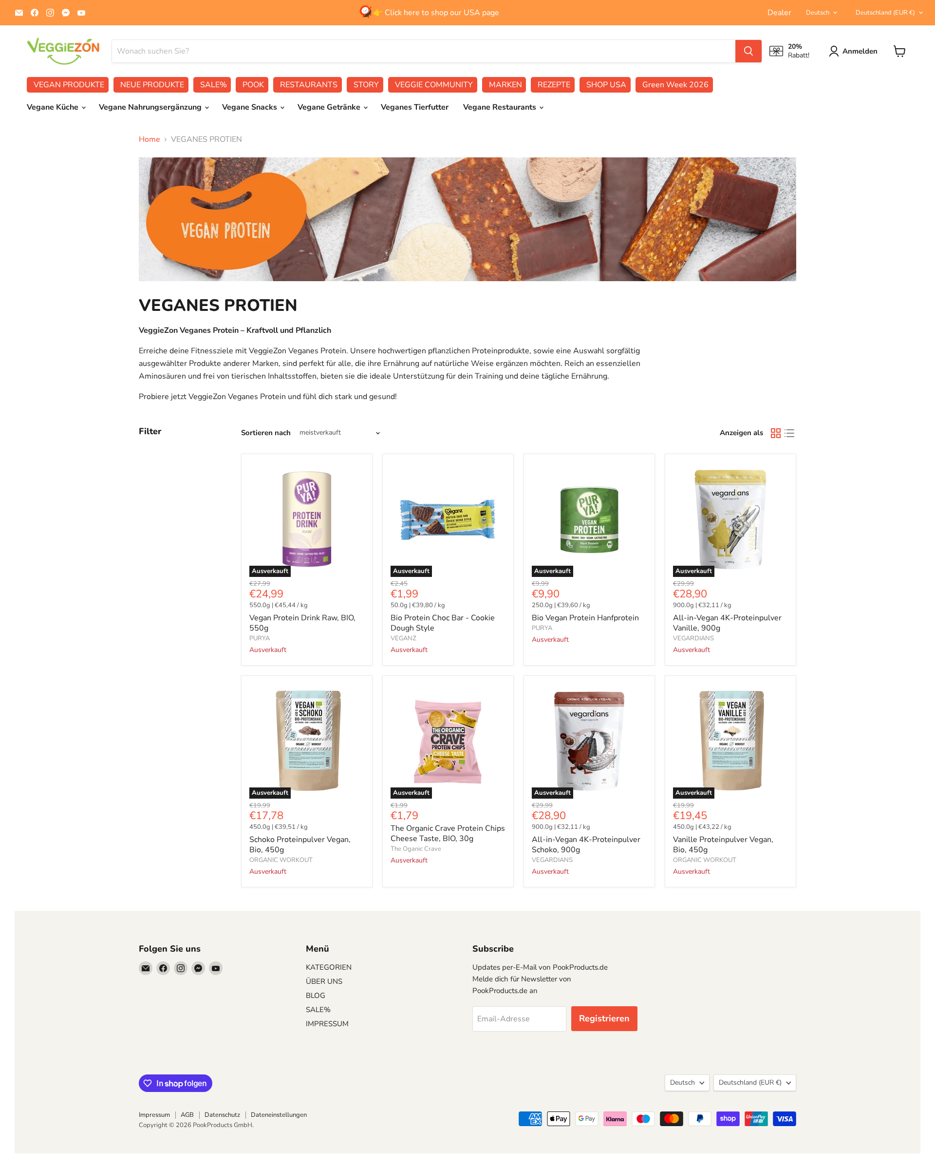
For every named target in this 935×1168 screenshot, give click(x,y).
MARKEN (505, 84)
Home (149, 139)
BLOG (315, 995)
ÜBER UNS (324, 981)
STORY (366, 84)
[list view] (789, 433)
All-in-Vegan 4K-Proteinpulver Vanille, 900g (727, 623)
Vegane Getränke (330, 107)
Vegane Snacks (250, 107)
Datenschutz (222, 1115)
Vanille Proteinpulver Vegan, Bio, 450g (723, 844)
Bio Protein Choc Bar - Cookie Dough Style (443, 623)
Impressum (154, 1115)
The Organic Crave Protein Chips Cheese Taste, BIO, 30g (448, 833)
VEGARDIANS (693, 638)
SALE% (213, 84)
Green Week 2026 (675, 84)
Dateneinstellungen (279, 1115)
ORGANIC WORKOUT (281, 860)
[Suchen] (748, 51)
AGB (187, 1115)
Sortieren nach (266, 433)
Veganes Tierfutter (415, 107)
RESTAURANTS (308, 84)
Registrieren (604, 1018)
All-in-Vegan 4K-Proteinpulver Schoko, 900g (586, 844)
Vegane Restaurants (500, 107)
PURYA (259, 638)
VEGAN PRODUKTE (69, 84)
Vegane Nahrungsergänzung (151, 107)
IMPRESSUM (327, 1024)
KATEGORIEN (329, 967)
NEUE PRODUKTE (152, 84)
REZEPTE (554, 84)
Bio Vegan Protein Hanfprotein (585, 618)
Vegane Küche (53, 107)
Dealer (779, 12)
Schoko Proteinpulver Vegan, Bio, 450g (300, 844)
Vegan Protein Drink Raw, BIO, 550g (302, 623)
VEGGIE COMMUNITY (434, 84)
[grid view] (776, 433)
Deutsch (817, 12)
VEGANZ (403, 638)
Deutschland (885, 12)
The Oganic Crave (416, 848)
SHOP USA (606, 84)
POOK (253, 84)
